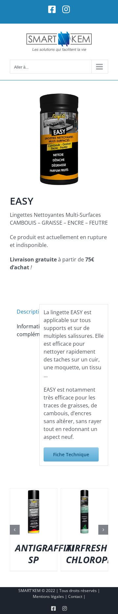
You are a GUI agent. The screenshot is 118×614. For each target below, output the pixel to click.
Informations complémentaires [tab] (26, 330)
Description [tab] (26, 311)
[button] (15, 530)
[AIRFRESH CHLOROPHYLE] (84, 492)
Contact (75, 596)
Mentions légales (48, 596)
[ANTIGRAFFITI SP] (33, 492)
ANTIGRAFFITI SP (44, 554)
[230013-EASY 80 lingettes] (59, 139)
